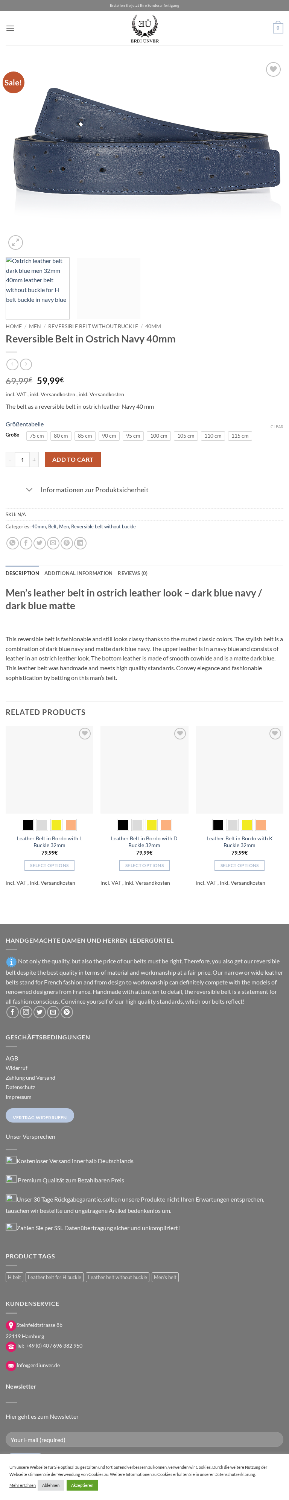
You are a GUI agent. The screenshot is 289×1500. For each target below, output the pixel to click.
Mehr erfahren (22, 1485)
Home (14, 326)
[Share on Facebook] (26, 543)
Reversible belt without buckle (93, 326)
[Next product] (12, 364)
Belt (52, 526)
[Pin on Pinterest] (67, 543)
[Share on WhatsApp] (12, 543)
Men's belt (165, 1277)
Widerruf (16, 1068)
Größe (12, 435)
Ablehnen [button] (50, 1485)
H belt (14, 1277)
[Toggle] (29, 490)
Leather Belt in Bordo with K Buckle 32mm (240, 842)
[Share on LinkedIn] (80, 543)
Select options (49, 865)
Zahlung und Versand (30, 1077)
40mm (153, 326)
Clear (277, 426)
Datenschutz (20, 1087)
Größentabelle (25, 423)
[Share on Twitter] (39, 543)
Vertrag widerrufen (40, 1117)
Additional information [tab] (78, 573)
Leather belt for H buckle (54, 1277)
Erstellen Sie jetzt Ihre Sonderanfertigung (144, 5)
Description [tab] (22, 573)
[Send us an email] (53, 1012)
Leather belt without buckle (117, 1277)
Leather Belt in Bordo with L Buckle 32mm (49, 842)
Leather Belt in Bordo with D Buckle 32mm (144, 842)
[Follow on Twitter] (39, 1012)
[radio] (37, 436)
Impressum (19, 1097)
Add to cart (73, 459)
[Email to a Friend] (53, 543)
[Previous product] (26, 364)
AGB (12, 1058)
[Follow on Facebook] (12, 1012)
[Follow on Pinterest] (67, 1012)
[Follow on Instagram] (26, 1012)
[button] (10, 28)
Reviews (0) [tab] (133, 573)
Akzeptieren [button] (82, 1485)
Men (35, 326)
